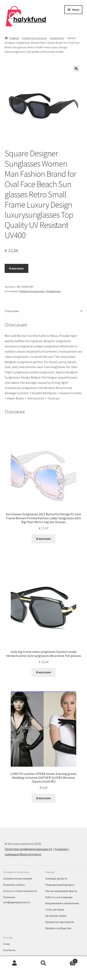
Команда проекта (56, 878)
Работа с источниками (58, 897)
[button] (76, 68)
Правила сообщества (58, 928)
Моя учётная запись (14, 963)
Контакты (9, 950)
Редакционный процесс (59, 885)
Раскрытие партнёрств (59, 922)
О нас (6, 944)
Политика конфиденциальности (28, 849)
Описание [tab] (12, 311)
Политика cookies (14, 885)
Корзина (67, 960)
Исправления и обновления (62, 903)
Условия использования (17, 878)
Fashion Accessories (34, 38)
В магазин (16, 268)
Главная (14, 38)
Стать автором (54, 909)
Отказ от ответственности (20, 891)
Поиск (43, 963)
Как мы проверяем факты (61, 891)
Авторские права (55, 916)
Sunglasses (57, 38)
